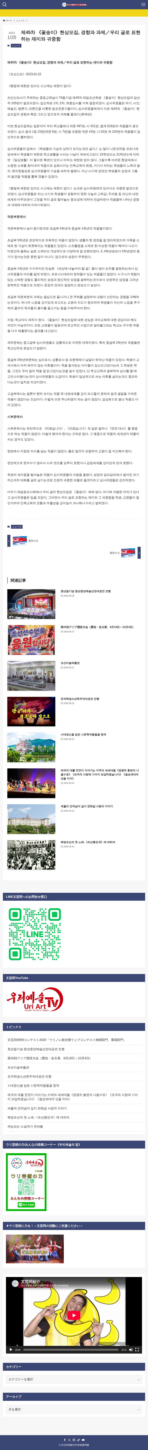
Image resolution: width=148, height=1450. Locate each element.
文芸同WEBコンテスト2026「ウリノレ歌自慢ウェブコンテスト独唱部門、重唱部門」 (67, 1040)
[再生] (11, 1350)
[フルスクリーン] (137, 1350)
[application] (74, 1315)
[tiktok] (78, 1440)
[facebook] (64, 1440)
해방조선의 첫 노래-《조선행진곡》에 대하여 (38, 1117)
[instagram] (74, 1440)
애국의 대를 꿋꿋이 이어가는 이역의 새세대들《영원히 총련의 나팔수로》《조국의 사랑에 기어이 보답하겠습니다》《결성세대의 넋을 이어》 (73, 1097)
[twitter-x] (69, 1440)
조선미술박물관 (18, 1067)
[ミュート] (131, 1350)
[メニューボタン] (143, 4)
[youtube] (83, 1440)
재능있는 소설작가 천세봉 (25, 1126)
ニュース (16, 45)
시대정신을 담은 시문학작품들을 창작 (33, 1085)
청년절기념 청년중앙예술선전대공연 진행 (36, 1049)
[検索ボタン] (4, 4)
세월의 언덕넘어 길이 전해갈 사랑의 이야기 (37, 1108)
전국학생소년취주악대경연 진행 (29, 1076)
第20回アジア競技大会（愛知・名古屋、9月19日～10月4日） (50, 1058)
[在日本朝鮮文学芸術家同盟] (74, 4)
